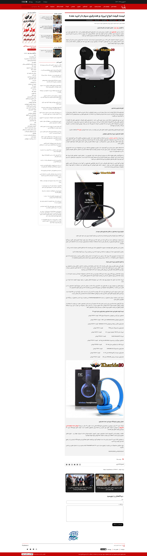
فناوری (78, 6)
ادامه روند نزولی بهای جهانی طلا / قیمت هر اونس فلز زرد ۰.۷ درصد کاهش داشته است (50, 207)
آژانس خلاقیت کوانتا (26, 554)
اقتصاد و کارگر (60, 6)
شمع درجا (34, 62)
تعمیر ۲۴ (34, 86)
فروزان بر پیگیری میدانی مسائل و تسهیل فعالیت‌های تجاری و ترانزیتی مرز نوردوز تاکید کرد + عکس (50, 97)
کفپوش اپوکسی (32, 113)
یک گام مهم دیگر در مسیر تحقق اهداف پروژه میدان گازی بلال (51, 155)
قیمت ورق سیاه (32, 119)
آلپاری (34, 111)
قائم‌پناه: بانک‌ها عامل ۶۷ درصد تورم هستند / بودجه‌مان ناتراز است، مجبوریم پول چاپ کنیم (51, 186)
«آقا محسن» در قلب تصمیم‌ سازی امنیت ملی (46, 51)
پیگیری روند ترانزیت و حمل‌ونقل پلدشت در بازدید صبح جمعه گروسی (50, 161)
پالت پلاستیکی (33, 121)
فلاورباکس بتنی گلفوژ (31, 115)
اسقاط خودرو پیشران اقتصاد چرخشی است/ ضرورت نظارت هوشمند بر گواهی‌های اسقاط (50, 86)
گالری (47, 6)
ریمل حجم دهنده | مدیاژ (30, 128)
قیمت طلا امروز (32, 117)
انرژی (91, 6)
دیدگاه (121, 504)
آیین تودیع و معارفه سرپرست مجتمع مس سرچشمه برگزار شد (50, 91)
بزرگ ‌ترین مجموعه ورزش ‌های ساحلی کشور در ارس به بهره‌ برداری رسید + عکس (50, 132)
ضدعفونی (34, 93)
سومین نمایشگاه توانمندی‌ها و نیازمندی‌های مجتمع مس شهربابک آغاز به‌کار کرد (51, 81)
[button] (80, 465)
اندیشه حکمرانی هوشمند (30, 104)
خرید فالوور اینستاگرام (31, 99)
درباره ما (45, 2)
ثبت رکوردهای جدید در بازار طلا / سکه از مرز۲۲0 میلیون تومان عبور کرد (46, 37)
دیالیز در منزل (33, 124)
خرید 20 (79, 130)
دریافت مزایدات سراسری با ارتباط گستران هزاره (30, 59)
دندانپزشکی (33, 82)
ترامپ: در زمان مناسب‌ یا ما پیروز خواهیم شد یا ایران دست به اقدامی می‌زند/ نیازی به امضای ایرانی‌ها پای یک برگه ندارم (51, 221)
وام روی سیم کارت (31, 77)
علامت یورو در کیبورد (31, 68)
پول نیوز (116, 28)
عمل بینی (34, 100)
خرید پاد (34, 80)
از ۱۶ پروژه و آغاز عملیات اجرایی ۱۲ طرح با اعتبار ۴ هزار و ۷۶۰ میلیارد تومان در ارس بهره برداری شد (50, 113)
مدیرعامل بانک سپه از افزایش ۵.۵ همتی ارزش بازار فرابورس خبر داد (50, 202)
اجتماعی (73, 6)
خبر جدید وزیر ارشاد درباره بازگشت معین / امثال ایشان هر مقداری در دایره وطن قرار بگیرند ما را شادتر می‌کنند (51, 138)
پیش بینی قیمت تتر (31, 73)
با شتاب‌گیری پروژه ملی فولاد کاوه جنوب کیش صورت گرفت (51, 103)
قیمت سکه (33, 70)
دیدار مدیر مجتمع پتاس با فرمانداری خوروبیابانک (51, 170)
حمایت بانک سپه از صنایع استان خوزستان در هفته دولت (50, 181)
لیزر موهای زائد (32, 57)
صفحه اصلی (113, 6)
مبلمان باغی (33, 88)
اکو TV (67, 6)
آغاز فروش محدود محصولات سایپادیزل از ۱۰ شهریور (50, 118)
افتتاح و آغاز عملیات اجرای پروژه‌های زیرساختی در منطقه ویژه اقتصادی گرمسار (46, 27)
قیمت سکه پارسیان (31, 97)
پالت (35, 122)
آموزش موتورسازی (32, 126)
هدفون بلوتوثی (113, 138)
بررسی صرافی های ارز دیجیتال (29, 130)
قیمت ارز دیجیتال (32, 84)
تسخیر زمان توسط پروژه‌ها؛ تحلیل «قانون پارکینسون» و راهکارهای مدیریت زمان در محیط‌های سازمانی (50, 145)
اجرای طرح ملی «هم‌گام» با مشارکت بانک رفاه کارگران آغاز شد (51, 191)
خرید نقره (34, 71)
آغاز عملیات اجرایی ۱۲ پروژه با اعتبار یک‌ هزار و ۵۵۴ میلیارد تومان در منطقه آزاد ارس (50, 127)
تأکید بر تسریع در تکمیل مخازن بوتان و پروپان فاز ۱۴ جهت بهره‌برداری (46, 18)
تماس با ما (38, 2)
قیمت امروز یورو (32, 110)
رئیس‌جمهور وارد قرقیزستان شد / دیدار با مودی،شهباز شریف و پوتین (52, 196)
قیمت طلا (34, 66)
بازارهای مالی (106, 6)
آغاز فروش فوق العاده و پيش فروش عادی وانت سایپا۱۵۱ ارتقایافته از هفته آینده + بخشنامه (51, 108)
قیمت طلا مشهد (32, 79)
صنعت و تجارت (97, 6)
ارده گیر (34, 75)
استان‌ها (52, 6)
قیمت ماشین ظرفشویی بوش (29, 64)
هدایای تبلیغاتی (32, 102)
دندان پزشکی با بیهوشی (30, 139)
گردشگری (85, 6)
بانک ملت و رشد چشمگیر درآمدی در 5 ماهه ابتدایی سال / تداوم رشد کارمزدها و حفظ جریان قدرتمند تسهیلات (50, 175)
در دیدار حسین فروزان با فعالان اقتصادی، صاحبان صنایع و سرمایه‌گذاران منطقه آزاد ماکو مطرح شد (50, 166)
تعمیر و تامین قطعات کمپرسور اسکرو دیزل (31, 107)
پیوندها (31, 2)
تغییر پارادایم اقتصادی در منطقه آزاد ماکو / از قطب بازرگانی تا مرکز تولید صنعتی (50, 122)
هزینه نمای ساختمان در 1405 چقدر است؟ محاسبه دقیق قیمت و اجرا (50, 150)
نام (122, 499)
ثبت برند (34, 90)
